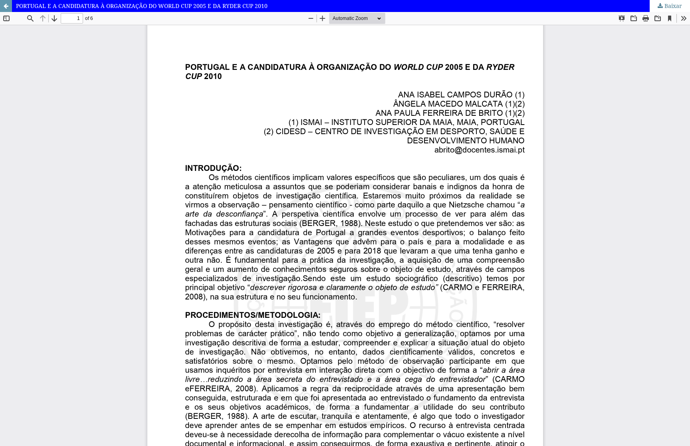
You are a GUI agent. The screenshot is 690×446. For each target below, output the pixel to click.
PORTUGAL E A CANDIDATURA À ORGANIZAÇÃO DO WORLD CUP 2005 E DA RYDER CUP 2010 (142, 6)
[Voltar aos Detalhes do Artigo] (6, 6)
